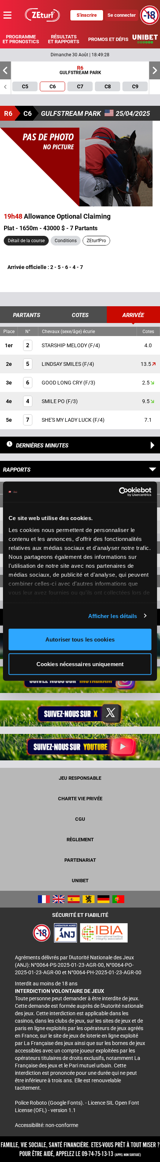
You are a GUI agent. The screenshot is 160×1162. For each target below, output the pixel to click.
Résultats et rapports (63, 39)
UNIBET (80, 880)
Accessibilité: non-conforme (46, 1125)
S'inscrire (87, 15)
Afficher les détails (112, 615)
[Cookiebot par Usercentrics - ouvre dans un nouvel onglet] (118, 492)
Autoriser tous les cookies (80, 639)
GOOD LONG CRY (62, 383)
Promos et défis (108, 39)
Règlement (80, 839)
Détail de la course (26, 240)
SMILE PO (54, 401)
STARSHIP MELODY (65, 345)
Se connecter (122, 15)
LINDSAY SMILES (62, 364)
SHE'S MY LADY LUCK (67, 420)
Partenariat (80, 860)
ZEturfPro (96, 240)
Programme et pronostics (21, 39)
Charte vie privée (80, 798)
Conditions (66, 240)
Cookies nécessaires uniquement (80, 664)
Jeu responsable (80, 778)
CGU (80, 819)
